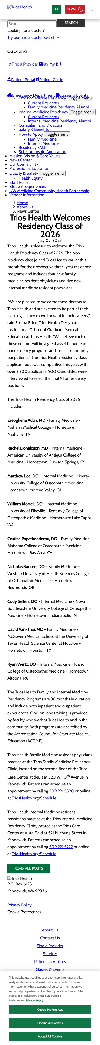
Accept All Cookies (50, 1036)
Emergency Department (33, 95)
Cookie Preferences (50, 1009)
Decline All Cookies (49, 1023)
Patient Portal (23, 79)
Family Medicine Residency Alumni (58, 107)
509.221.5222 (61, 846)
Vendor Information (26, 194)
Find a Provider (25, 64)
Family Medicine (42, 139)
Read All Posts (28, 868)
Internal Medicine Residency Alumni (59, 121)
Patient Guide (51, 79)
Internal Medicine (43, 143)
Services (50, 954)
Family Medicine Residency (55, 98)
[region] (50, 1008)
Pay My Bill (51, 64)
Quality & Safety (36, 173)
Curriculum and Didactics (40, 125)
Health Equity (31, 178)
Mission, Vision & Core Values (34, 155)
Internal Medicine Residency (56, 112)
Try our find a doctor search (31, 37)
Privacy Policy (19, 904)
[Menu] (91, 10)
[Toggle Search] (56, 9)
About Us (25, 207)
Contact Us (50, 938)
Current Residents (43, 102)
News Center (20, 160)
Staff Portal (19, 182)
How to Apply (43, 134)
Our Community (23, 164)
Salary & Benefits (34, 129)
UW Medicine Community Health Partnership (49, 190)
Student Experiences (27, 186)
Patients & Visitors (50, 962)
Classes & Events (73, 95)
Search (71, 22)
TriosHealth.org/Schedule (34, 798)
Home (22, 202)
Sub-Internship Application (42, 151)
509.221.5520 (61, 791)
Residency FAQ (32, 147)
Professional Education (29, 168)
